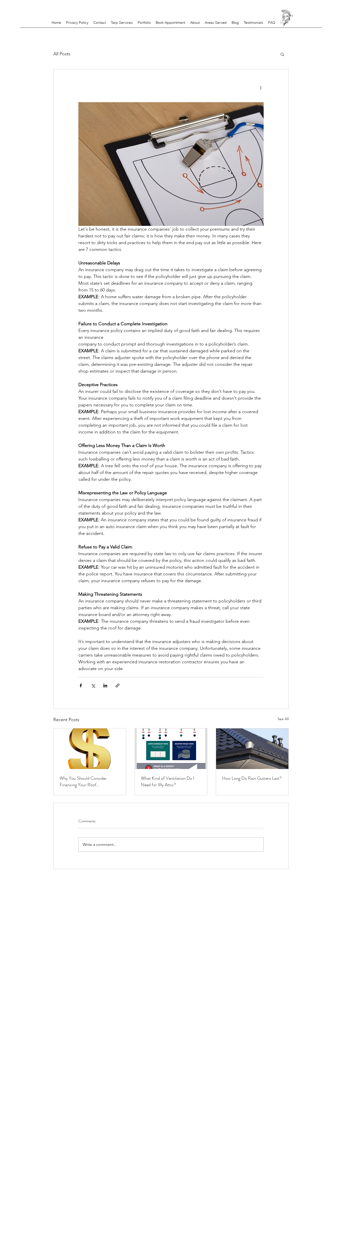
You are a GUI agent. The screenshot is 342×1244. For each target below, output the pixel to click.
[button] (282, 54)
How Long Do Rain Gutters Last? (251, 778)
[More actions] (261, 87)
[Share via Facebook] (80, 685)
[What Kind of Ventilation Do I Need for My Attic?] (171, 748)
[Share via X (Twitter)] (93, 685)
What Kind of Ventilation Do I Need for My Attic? (167, 781)
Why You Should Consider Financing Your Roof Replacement (83, 781)
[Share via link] (117, 685)
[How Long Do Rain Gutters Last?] (252, 748)
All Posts (61, 54)
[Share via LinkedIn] (105, 685)
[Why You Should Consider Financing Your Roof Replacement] (90, 748)
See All (283, 719)
